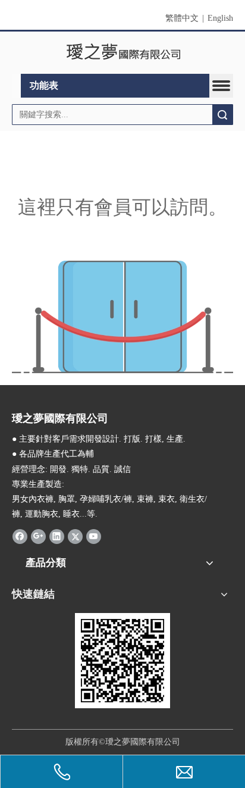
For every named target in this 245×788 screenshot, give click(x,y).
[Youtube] (93, 535)
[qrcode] (122, 660)
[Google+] (38, 535)
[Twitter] (75, 535)
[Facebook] (19, 535)
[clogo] (123, 53)
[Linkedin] (56, 535)
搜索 (222, 114)
